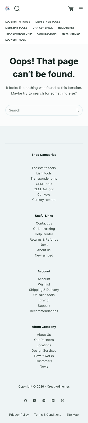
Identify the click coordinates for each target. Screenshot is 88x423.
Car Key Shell (43, 27)
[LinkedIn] (53, 400)
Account (44, 279)
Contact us (44, 223)
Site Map (72, 414)
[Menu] (81, 9)
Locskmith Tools (17, 21)
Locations (44, 345)
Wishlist (44, 284)
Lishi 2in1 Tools (16, 27)
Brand (44, 300)
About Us (44, 335)
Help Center (44, 234)
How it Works (44, 356)
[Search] (17, 8)
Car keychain (47, 33)
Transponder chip (18, 33)
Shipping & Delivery (44, 290)
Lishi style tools (47, 21)
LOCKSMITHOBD (15, 39)
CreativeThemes (58, 386)
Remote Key (66, 27)
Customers (44, 361)
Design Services (44, 350)
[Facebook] (25, 400)
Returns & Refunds (44, 239)
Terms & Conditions (47, 414)
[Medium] (62, 400)
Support (44, 306)
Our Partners (44, 340)
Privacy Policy (19, 414)
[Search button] (77, 110)
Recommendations (44, 311)
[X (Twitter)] (34, 400)
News (44, 245)
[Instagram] (44, 400)
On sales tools (44, 295)
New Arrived (71, 33)
